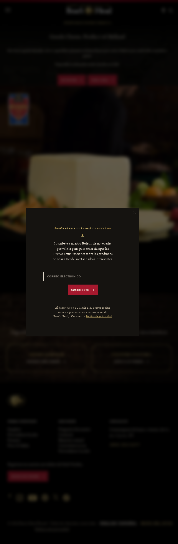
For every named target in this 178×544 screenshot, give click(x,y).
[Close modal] (134, 213)
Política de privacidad (99, 316)
